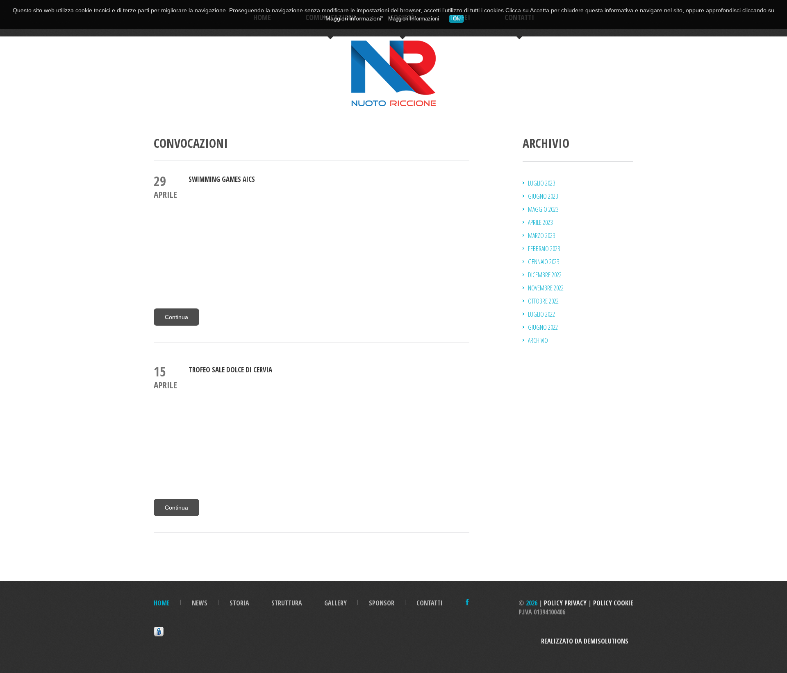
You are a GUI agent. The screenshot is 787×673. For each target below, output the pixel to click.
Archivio (538, 340)
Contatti (429, 602)
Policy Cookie (613, 602)
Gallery (335, 602)
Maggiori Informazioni (413, 19)
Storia (239, 602)
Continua (176, 317)
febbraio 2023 (544, 248)
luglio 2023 (541, 183)
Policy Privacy (565, 602)
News (199, 602)
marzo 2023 (541, 235)
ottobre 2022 (543, 301)
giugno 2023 (543, 196)
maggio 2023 (543, 209)
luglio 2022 (541, 314)
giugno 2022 (543, 327)
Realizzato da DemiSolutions (587, 641)
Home (162, 602)
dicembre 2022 (545, 274)
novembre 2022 (546, 287)
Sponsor (381, 602)
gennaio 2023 (543, 261)
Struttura (286, 602)
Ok (456, 19)
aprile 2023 (540, 222)
